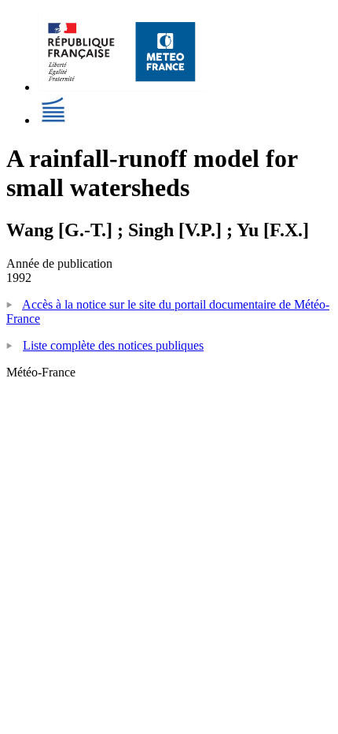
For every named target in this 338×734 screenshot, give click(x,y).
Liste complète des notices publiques (113, 345)
